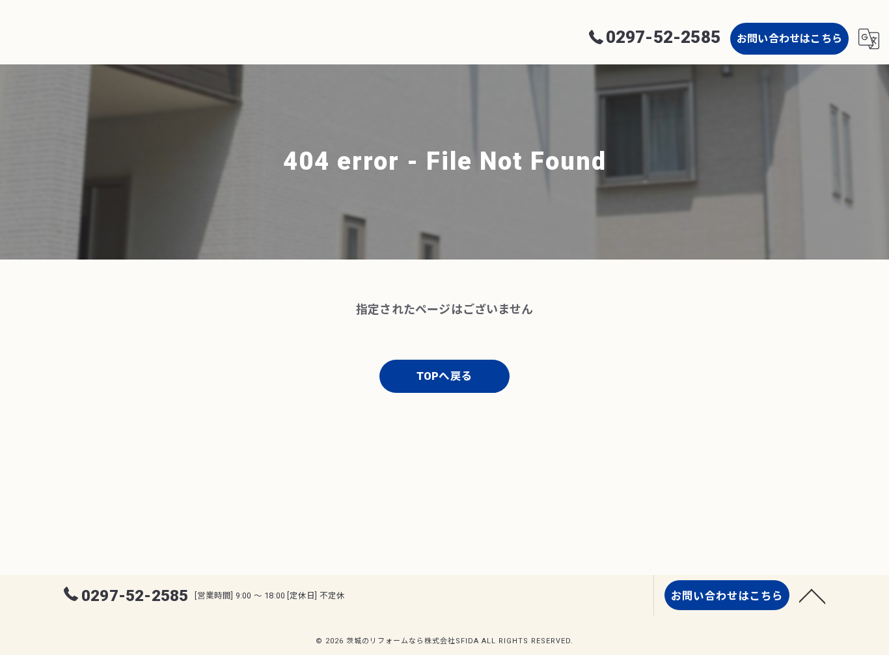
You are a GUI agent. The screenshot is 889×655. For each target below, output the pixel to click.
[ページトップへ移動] (812, 595)
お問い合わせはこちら (789, 39)
